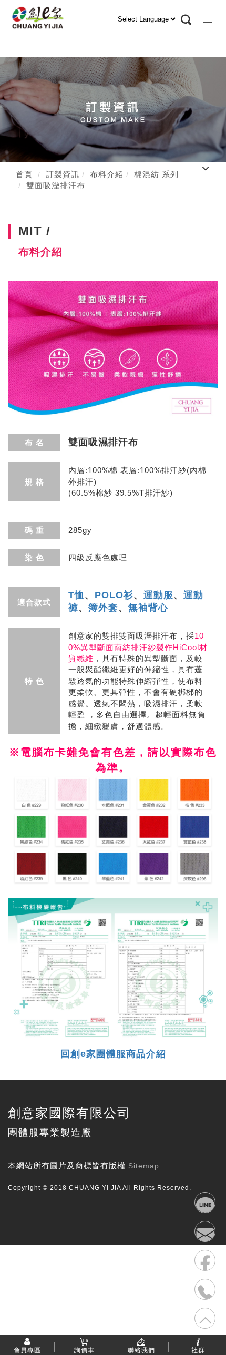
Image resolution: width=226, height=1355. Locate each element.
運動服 (158, 595)
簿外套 (103, 607)
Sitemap (143, 1166)
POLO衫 (114, 595)
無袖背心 (148, 607)
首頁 (24, 174)
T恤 (76, 595)
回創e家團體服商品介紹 (113, 1054)
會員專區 (27, 1350)
